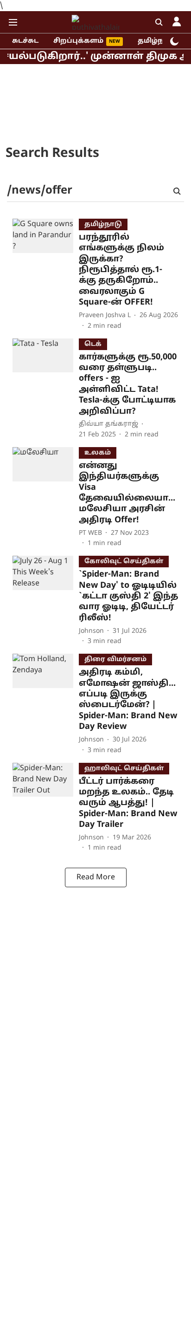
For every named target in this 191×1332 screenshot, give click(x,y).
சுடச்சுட (25, 41)
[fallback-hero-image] (46, 275)
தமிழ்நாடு (156, 41)
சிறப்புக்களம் (78, 41)
